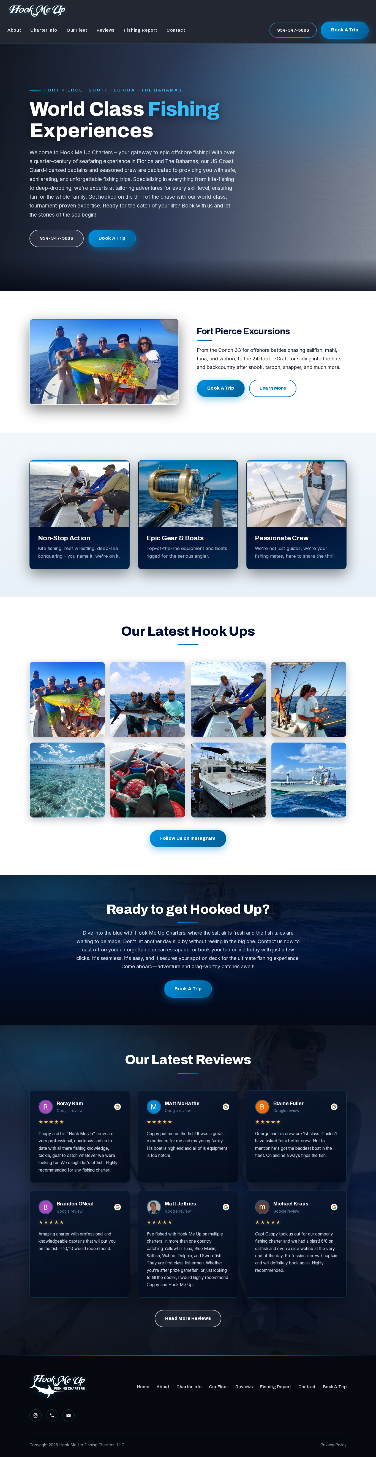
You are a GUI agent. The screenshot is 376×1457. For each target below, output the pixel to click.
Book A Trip (344, 30)
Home (143, 1386)
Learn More (273, 388)
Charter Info (43, 30)
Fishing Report (140, 30)
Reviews (106, 30)
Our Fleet (77, 30)
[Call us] (52, 1415)
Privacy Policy (333, 1444)
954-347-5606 (293, 30)
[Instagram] (35, 1415)
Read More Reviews (188, 1318)
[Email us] (68, 1415)
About (14, 30)
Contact (176, 30)
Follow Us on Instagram (188, 838)
